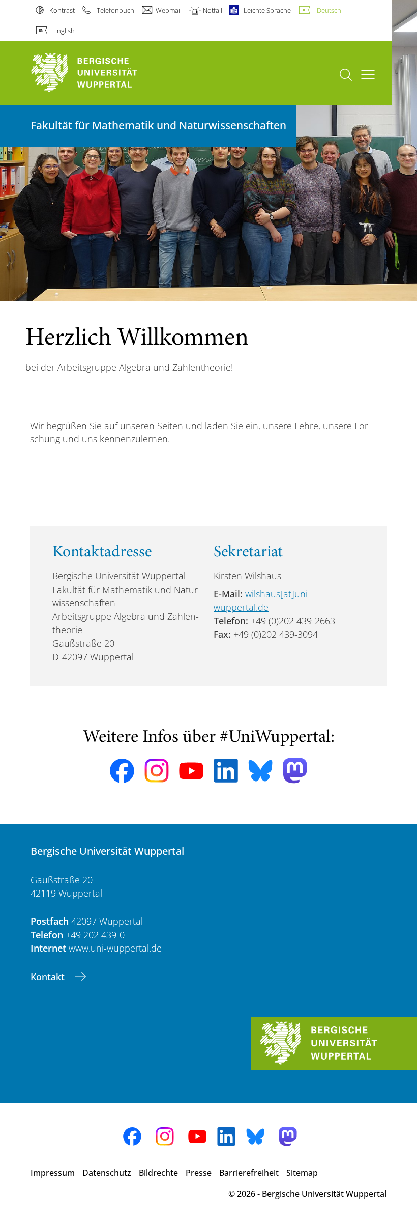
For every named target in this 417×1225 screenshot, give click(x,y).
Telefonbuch (115, 10)
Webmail (169, 10)
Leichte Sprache (267, 10)
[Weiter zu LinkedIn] (226, 771)
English (64, 30)
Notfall (212, 10)
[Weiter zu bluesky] (260, 770)
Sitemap (302, 1172)
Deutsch (329, 10)
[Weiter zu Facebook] (122, 771)
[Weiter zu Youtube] (191, 770)
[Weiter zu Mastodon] (295, 771)
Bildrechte (158, 1172)
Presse (199, 1172)
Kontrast (62, 10)
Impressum (53, 1172)
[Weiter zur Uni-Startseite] (102, 73)
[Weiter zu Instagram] (156, 771)
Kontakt (49, 976)
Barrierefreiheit (249, 1172)
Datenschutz (106, 1172)
